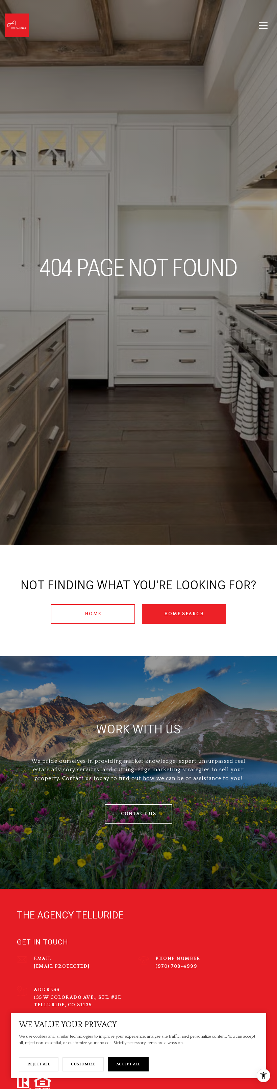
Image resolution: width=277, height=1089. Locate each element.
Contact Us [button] (138, 813)
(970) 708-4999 (176, 966)
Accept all (128, 1064)
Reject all (38, 1064)
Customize (83, 1064)
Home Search (184, 614)
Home (93, 614)
